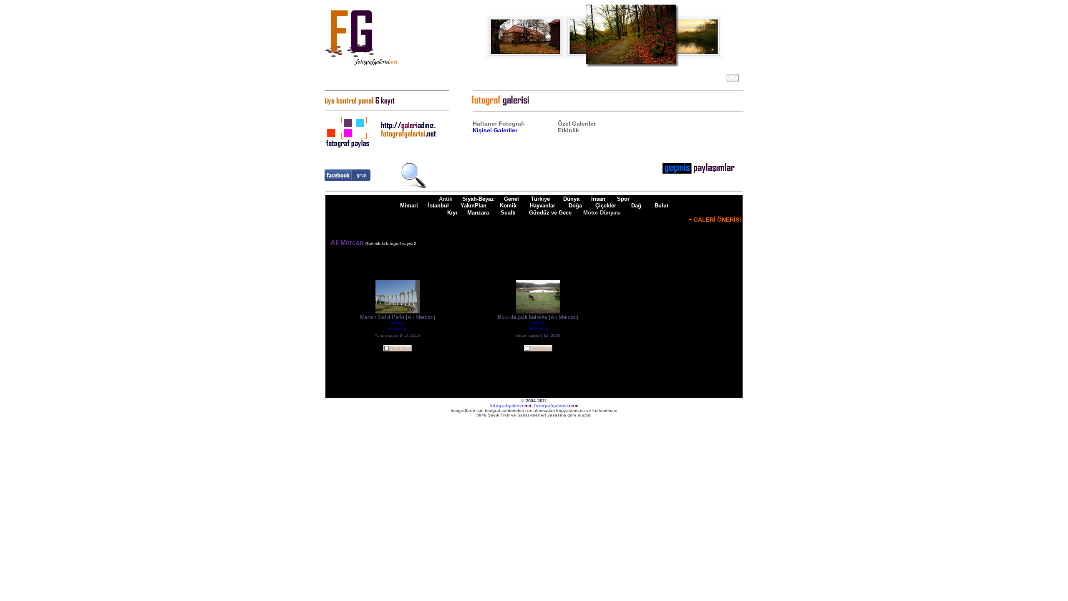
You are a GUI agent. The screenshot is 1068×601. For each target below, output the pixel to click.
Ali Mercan (398, 328)
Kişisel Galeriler (495, 130)
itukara (397, 322)
